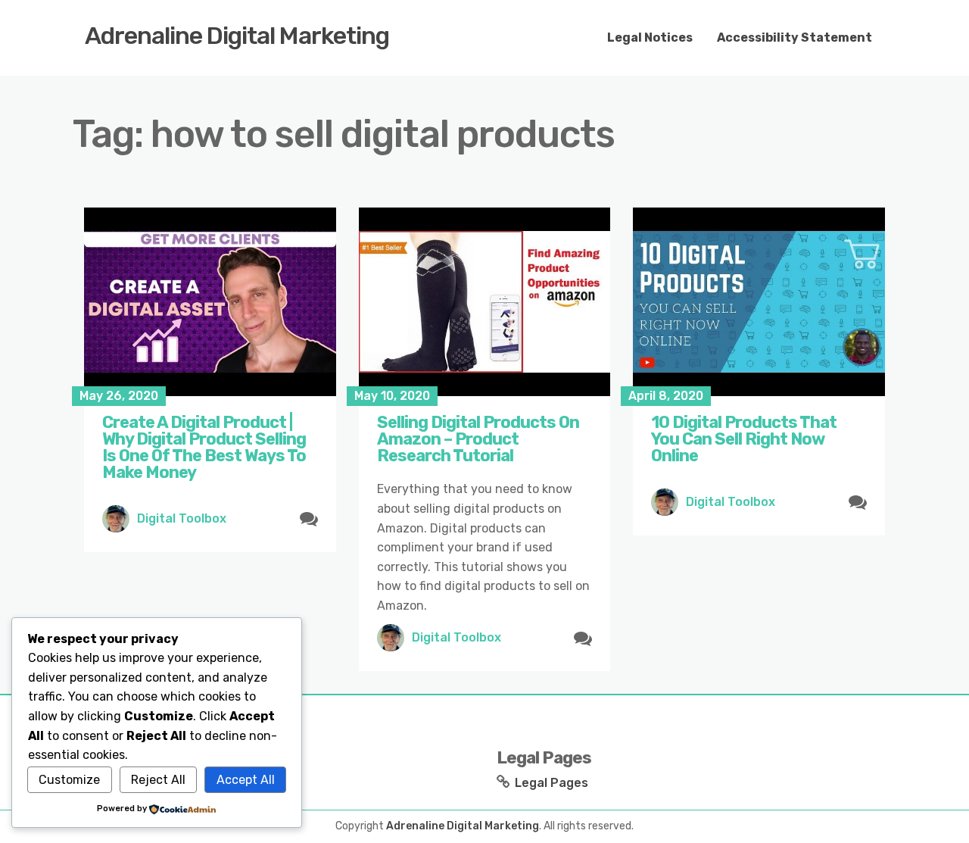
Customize (69, 780)
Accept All (246, 780)
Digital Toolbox (181, 518)
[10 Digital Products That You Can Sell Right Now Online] (759, 302)
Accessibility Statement (794, 37)
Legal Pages (551, 783)
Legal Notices (650, 37)
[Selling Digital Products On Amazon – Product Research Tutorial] (485, 302)
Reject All (158, 780)
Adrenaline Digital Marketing (237, 35)
